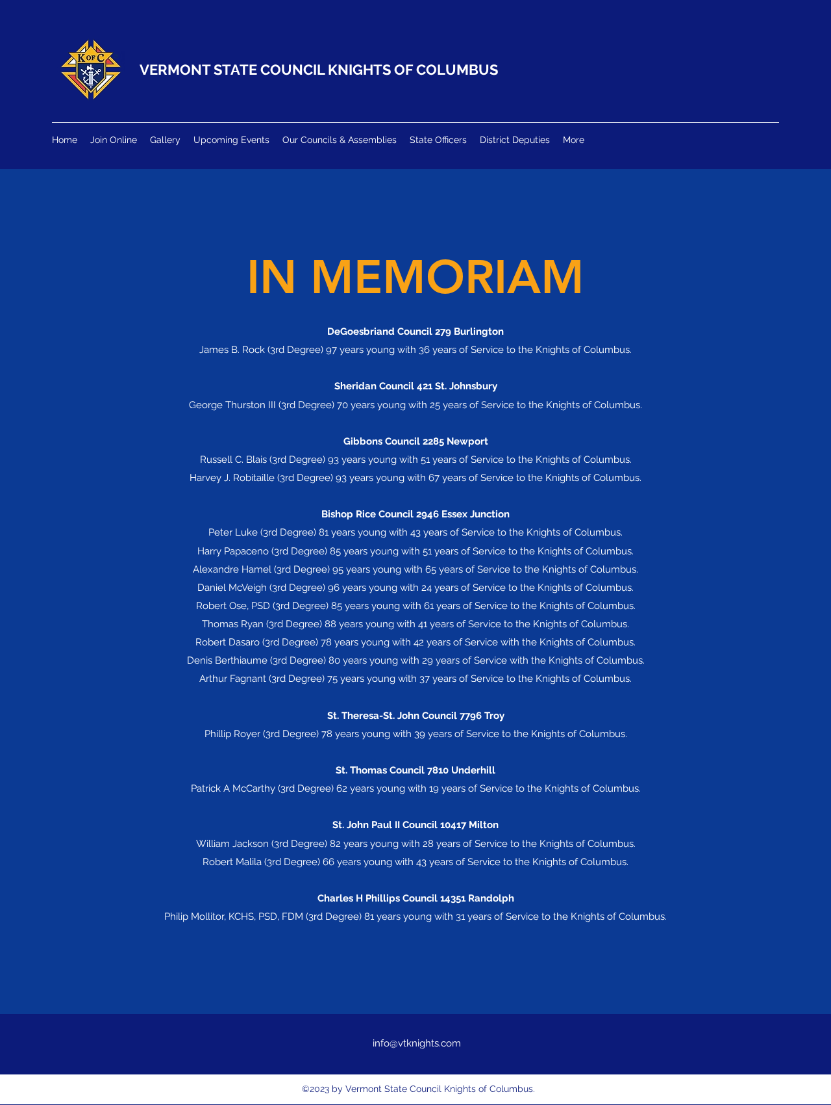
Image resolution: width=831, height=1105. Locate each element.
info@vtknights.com (417, 1043)
